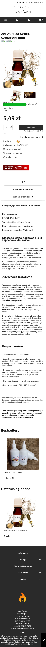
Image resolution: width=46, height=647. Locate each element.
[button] (6, 20)
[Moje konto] (28, 20)
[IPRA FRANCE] (18, 141)
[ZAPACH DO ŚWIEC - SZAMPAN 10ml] (16, 95)
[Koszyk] (40, 20)
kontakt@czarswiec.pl (38, 2)
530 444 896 (23, 2)
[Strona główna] (23, 12)
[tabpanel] (23, 311)
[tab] (23, 182)
